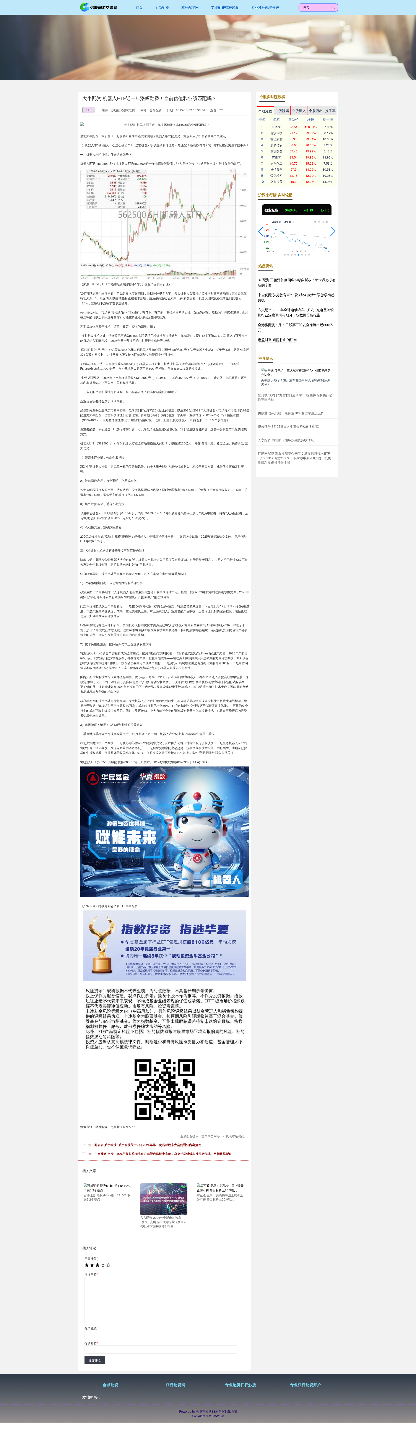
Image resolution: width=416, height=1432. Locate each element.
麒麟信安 (276, 145)
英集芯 (276, 157)
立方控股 (276, 181)
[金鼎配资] (99, 7)
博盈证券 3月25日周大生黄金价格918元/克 (288, 426)
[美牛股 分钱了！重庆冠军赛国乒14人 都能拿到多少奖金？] (297, 372)
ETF (89, 110)
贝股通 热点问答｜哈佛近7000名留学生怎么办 (291, 413)
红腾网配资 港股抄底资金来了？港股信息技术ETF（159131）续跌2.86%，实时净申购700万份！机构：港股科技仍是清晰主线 (296, 458)
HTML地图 (229, 1411)
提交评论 (95, 1360)
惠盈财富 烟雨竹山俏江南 (277, 339)
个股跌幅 (282, 110)
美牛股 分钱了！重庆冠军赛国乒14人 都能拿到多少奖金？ (295, 382)
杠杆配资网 (190, 7)
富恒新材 (276, 139)
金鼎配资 (162, 7)
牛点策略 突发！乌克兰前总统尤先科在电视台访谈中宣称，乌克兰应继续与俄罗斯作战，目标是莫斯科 (163, 1153)
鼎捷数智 (276, 151)
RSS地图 (215, 1411)
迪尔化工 (276, 163)
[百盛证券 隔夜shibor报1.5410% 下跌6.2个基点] (107, 1187)
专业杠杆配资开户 (265, 7)
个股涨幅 (265, 111)
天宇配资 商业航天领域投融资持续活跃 (286, 440)
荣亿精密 (276, 175)
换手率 (330, 110)
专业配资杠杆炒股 (225, 7)
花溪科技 (276, 133)
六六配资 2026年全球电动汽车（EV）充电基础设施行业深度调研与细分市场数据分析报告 (296, 312)
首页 (139, 7)
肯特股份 (276, 169)
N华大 (276, 127)
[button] (261, 231)
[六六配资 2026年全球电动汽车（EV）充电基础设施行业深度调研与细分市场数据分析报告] (163, 1198)
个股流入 (299, 110)
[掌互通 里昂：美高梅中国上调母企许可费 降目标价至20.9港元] (220, 1187)
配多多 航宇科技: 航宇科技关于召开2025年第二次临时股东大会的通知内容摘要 (147, 1145)
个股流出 (316, 110)
